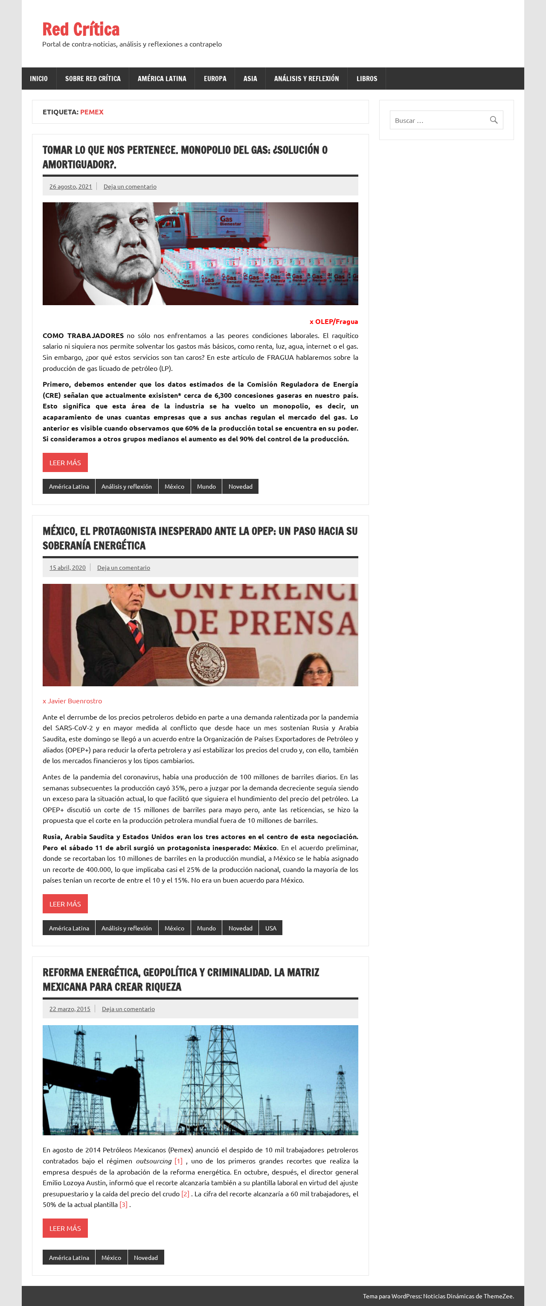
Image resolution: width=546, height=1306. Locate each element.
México (174, 486)
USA (270, 928)
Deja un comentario (130, 186)
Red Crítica (81, 29)
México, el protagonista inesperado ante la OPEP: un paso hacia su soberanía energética (200, 538)
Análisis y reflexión (306, 78)
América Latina (162, 78)
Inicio (39, 78)
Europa (215, 78)
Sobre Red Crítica (93, 78)
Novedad (241, 486)
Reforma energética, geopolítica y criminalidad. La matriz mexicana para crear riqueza (181, 979)
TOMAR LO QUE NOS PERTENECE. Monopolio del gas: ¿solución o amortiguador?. (185, 157)
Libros (367, 78)
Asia (250, 78)
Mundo (206, 486)
